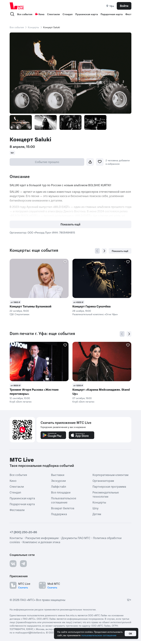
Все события (24, 14)
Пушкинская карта (86, 14)
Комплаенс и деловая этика (41, 542)
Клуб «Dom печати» (21, 401)
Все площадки (60, 492)
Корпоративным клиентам (110, 475)
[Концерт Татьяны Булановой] (39, 278)
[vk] (13, 563)
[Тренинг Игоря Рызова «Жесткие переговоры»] (39, 361)
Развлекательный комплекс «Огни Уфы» (95, 314)
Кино (41, 14)
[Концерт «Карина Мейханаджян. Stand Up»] (101, 361)
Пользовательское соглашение (63, 500)
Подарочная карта (112, 14)
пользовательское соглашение (98, 635)
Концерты (33, 27)
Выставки (57, 475)
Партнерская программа (109, 486)
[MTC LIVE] (17, 5)
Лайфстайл (58, 486)
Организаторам (103, 481)
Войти (124, 6)
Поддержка (59, 514)
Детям (97, 514)
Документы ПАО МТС (75, 538)
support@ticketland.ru (32, 632)
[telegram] (23, 563)
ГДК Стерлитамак (19, 314)
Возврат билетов (62, 508)
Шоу (96, 508)
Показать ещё (70, 224)
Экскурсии (58, 481)
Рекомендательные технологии (106, 494)
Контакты (16, 538)
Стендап (68, 14)
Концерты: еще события (34, 250)
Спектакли (53, 14)
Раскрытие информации (42, 538)
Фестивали (17, 510)
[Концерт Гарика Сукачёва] (101, 278)
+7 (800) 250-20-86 (23, 532)
